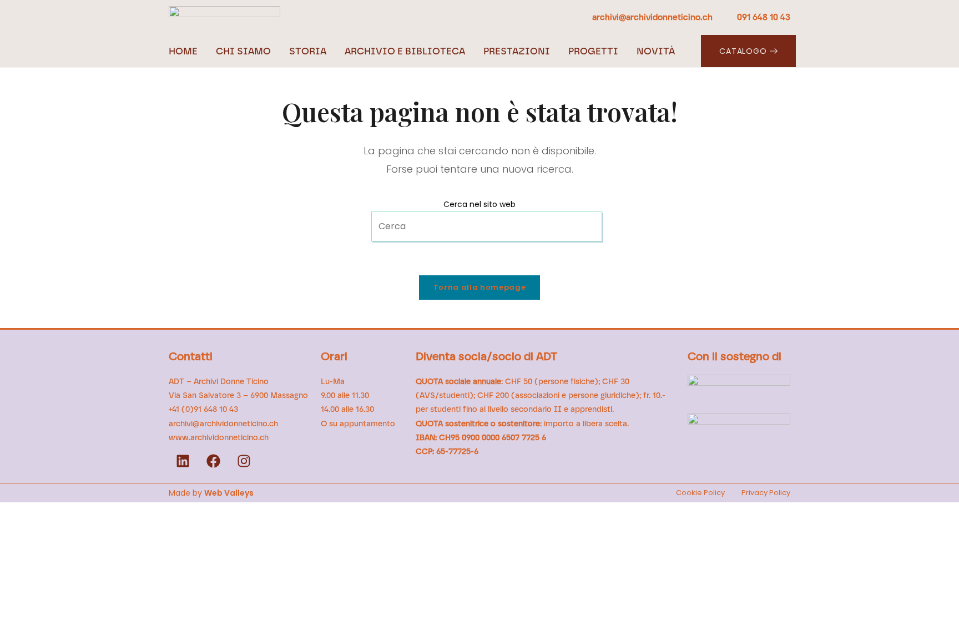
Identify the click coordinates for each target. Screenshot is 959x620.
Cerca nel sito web (479, 204)
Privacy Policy (765, 492)
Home (183, 51)
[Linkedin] (182, 461)
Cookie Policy (700, 492)
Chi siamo (243, 51)
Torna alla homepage (479, 287)
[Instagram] (244, 461)
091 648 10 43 (763, 17)
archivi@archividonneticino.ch (653, 17)
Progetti (593, 51)
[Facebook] (213, 461)
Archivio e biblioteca (405, 51)
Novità (656, 51)
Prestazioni (516, 51)
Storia (307, 51)
